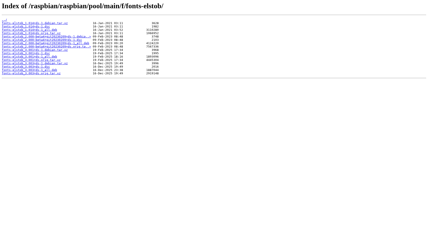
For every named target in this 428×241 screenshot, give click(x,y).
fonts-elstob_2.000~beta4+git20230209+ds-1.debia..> (46, 36)
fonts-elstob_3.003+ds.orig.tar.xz (31, 73)
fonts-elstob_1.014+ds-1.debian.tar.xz (35, 23)
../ (4, 19)
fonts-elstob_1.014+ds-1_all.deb (29, 29)
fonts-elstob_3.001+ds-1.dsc (26, 53)
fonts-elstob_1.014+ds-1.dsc (26, 26)
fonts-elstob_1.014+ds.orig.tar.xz (31, 33)
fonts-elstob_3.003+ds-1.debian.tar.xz (35, 63)
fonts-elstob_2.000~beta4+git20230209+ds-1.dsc (42, 40)
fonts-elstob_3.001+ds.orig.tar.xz (31, 60)
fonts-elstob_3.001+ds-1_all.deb (29, 56)
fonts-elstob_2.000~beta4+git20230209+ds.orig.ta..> (46, 46)
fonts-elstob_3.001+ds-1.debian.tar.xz (35, 50)
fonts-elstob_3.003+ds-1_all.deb (29, 70)
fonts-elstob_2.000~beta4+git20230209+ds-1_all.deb (45, 43)
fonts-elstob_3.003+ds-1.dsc (26, 66)
